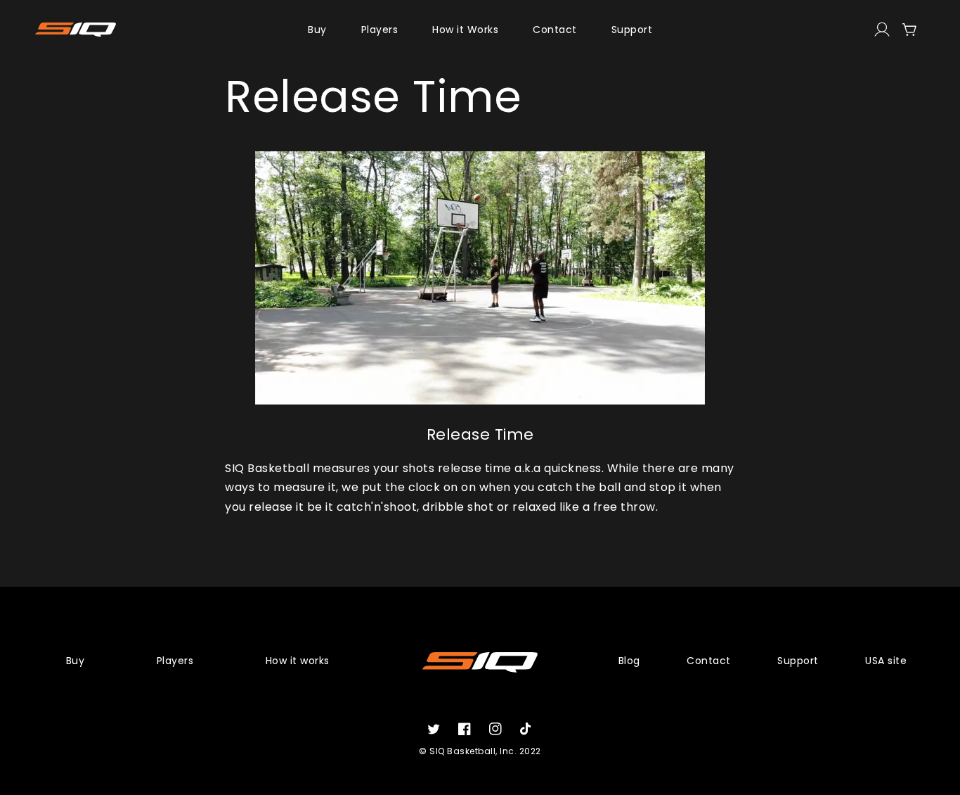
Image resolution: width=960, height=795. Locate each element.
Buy (75, 661)
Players (175, 661)
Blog (629, 661)
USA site (886, 661)
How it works (298, 661)
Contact (709, 661)
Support (798, 661)
